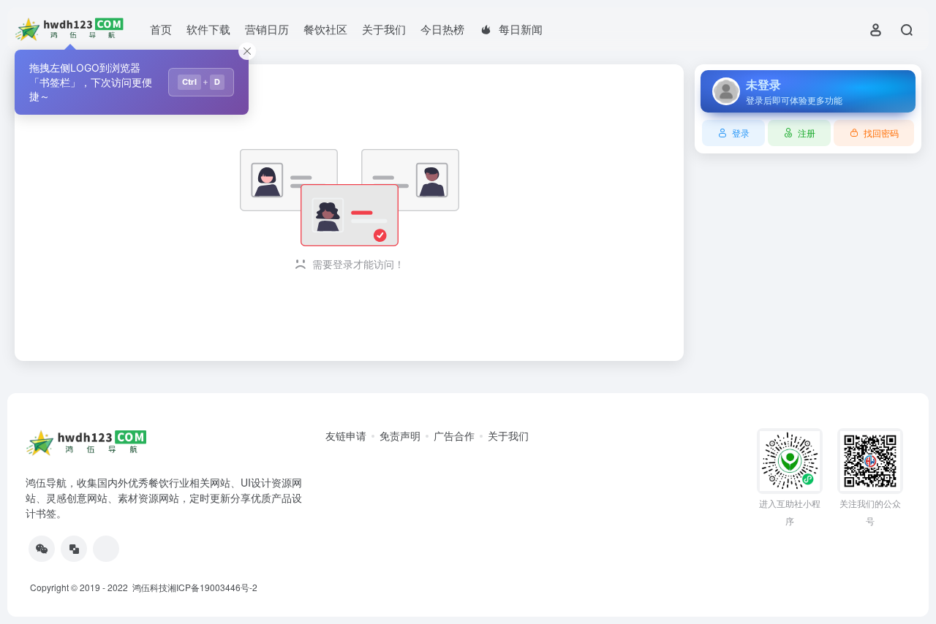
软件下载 (208, 29)
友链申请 (345, 435)
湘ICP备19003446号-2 (212, 587)
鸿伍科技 (148, 587)
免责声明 (400, 435)
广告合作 (454, 435)
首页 (161, 29)
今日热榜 (442, 29)
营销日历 (267, 29)
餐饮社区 (325, 29)
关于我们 (384, 29)
